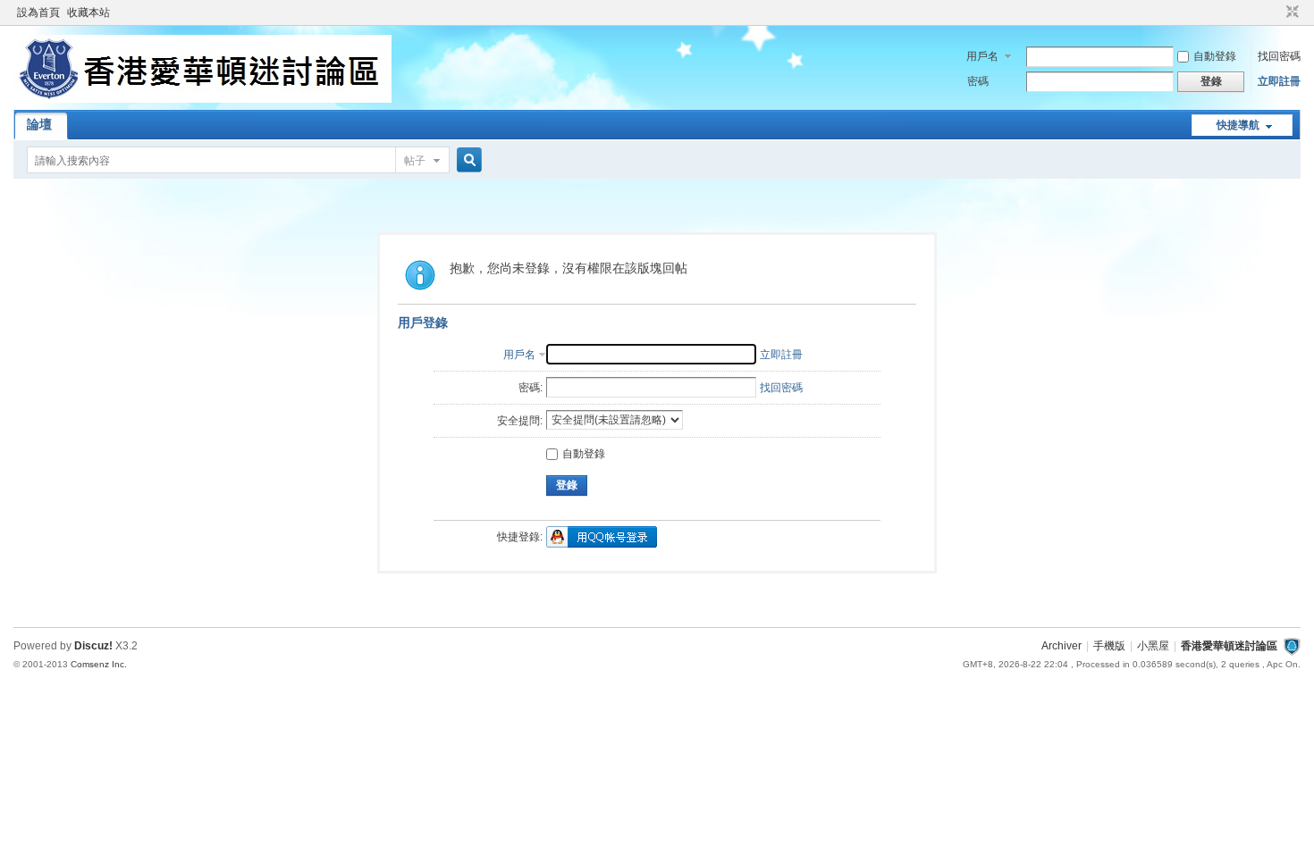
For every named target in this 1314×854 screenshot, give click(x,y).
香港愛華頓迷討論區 (1229, 646)
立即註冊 (1279, 81)
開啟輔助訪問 (1275, 12)
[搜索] (467, 160)
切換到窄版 (1290, 12)
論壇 (39, 124)
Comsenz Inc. (99, 664)
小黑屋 (1153, 646)
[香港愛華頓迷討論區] (202, 99)
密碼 (978, 81)
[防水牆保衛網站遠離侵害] (1292, 646)
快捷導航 (1238, 125)
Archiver (1061, 646)
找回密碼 (1279, 56)
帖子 (414, 161)
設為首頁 (38, 12)
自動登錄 (1214, 56)
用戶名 (982, 56)
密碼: (530, 387)
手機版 (1109, 646)
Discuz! (93, 646)
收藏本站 (88, 12)
